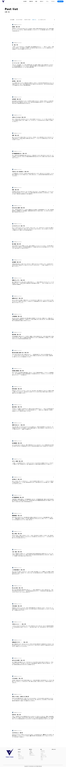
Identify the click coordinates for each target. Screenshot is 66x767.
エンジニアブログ (19, 19)
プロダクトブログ (27, 19)
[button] (38, 1)
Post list (11, 9)
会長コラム (34, 19)
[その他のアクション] (53, 24)
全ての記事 (12, 19)
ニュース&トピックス (42, 19)
